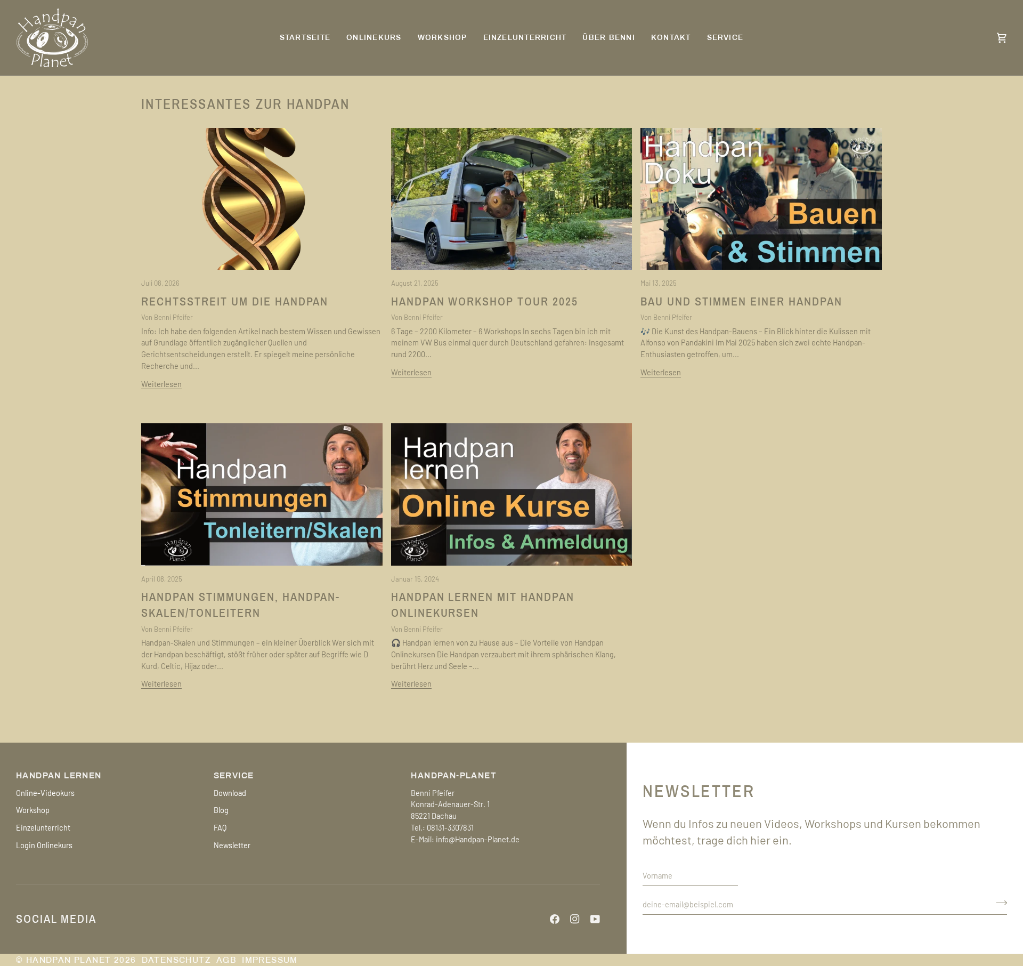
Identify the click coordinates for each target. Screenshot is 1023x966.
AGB (226, 959)
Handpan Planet (68, 959)
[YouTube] (595, 919)
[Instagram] (575, 919)
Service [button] (234, 775)
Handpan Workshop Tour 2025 (484, 301)
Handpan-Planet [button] (454, 775)
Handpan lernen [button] (59, 775)
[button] (725, 38)
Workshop (33, 810)
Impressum (270, 959)
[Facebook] (554, 919)
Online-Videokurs (45, 793)
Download (230, 793)
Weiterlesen (161, 384)
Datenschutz (176, 959)
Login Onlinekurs (44, 845)
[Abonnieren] (998, 903)
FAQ (220, 827)
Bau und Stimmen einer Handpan (741, 301)
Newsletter (232, 845)
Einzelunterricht (43, 827)
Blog (221, 810)
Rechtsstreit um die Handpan (234, 301)
